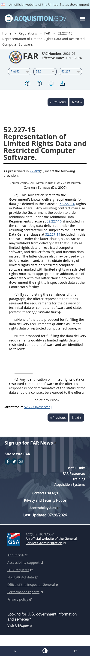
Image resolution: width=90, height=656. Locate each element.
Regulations (28, 33)
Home (6, 33)
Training (79, 479)
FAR (47, 33)
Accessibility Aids (43, 508)
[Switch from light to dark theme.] (45, 651)
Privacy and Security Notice (45, 500)
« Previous (58, 102)
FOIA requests (18, 570)
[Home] (35, 18)
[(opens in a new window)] (14, 538)
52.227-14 (67, 204)
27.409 (35, 171)
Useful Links (76, 468)
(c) (16, 379)
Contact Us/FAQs (45, 493)
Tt (75, 651)
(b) (16, 294)
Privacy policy (17, 599)
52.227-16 (54, 221)
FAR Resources (74, 473)
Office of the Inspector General (31, 584)
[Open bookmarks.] (39, 84)
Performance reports (23, 592)
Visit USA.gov (18, 625)
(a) (16, 195)
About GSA (15, 555)
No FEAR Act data (20, 577)
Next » (77, 102)
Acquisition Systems (69, 484)
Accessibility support (23, 562)
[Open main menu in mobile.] (82, 18)
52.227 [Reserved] (38, 407)
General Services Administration (51, 540)
